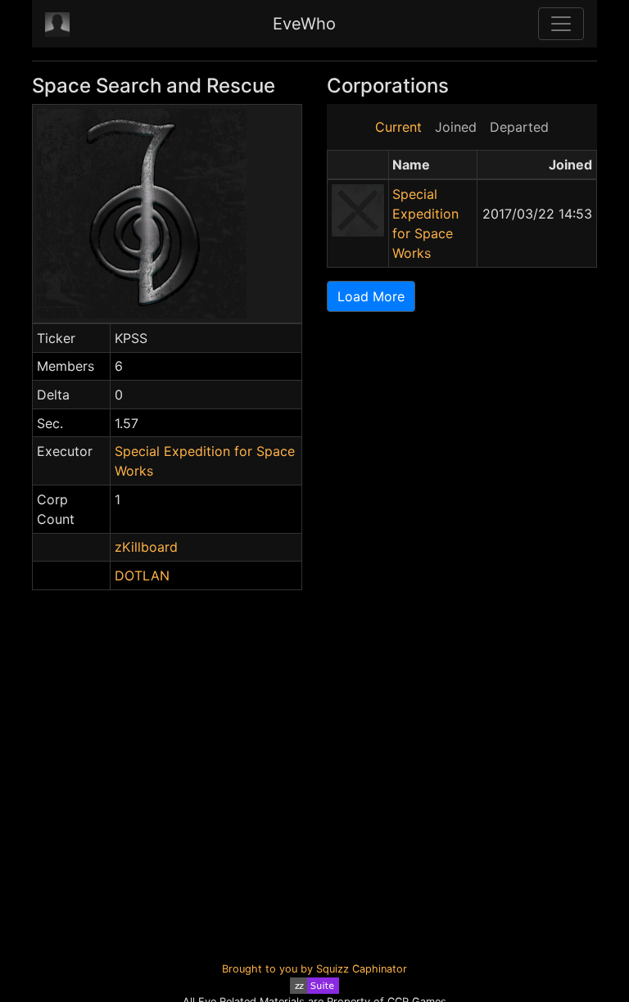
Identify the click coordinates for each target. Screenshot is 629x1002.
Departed (519, 127)
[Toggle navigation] (561, 23)
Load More (371, 296)
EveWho (304, 24)
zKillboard (146, 547)
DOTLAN (142, 575)
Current (398, 127)
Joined (456, 127)
